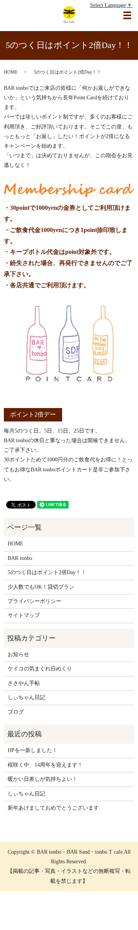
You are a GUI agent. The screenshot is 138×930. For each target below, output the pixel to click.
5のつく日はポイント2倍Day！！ (47, 572)
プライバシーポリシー (34, 601)
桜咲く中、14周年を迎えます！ (45, 765)
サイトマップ (24, 615)
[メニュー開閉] (127, 15)
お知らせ (18, 654)
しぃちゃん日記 (26, 697)
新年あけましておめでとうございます (53, 808)
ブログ (16, 712)
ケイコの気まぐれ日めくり (40, 669)
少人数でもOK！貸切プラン (41, 587)
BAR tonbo (20, 558)
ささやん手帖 (24, 683)
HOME (11, 72)
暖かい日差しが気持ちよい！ (42, 779)
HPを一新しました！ (33, 750)
